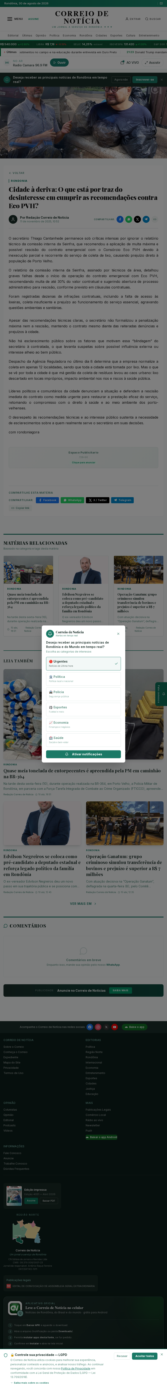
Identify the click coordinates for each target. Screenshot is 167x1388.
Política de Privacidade (75, 1368)
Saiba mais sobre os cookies (31, 1382)
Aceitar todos (144, 1356)
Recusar (122, 1356)
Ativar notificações (87, 754)
